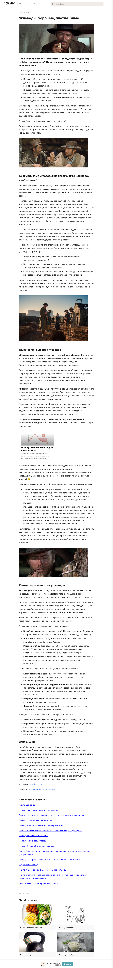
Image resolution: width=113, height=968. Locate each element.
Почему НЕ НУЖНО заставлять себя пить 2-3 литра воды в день (50, 830)
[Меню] (107, 4)
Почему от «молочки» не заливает (36, 820)
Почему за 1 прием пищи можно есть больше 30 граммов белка (50, 859)
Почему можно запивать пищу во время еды (41, 825)
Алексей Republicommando (41, 789)
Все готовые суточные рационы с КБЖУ (38, 883)
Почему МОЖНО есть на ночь (33, 835)
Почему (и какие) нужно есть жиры (36, 846)
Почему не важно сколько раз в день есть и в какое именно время (51, 815)
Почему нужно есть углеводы (33, 841)
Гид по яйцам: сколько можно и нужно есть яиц (42, 870)
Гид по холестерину (28, 865)
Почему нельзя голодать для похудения (38, 810)
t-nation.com (35, 784)
